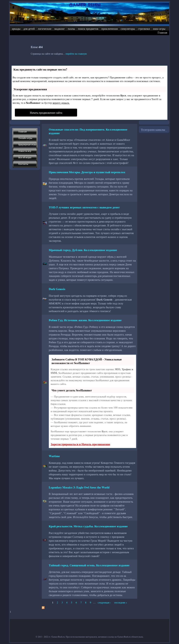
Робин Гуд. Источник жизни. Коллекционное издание (85, 320)
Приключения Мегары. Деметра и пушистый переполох (87, 172)
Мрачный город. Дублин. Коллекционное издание (83, 250)
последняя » (120, 602)
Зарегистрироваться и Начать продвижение (80, 444)
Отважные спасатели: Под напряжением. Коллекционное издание (88, 131)
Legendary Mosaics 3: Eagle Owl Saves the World (79, 487)
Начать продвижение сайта (46, 112)
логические (44, 28)
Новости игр (24, 151)
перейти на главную (76, 53)
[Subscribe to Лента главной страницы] (43, 608)
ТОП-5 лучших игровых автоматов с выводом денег (84, 207)
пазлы (71, 28)
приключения (109, 28)
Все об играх (24, 157)
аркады (16, 28)
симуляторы (128, 28)
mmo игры (159, 28)
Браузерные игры (27, 144)
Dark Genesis (57, 289)
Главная (162, 32)
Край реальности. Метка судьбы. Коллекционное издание (88, 526)
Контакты (23, 164)
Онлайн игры (25, 138)
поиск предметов (88, 28)
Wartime (54, 456)
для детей (29, 28)
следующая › (104, 602)
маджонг (59, 28)
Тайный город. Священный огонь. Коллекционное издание (89, 565)
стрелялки (144, 28)
